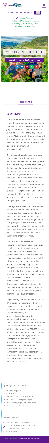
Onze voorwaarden (11, 439)
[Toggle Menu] (38, 12)
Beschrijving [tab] (26, 102)
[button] (44, 5)
